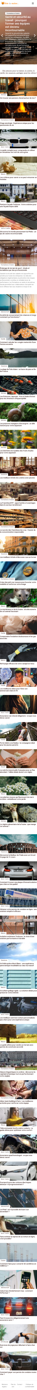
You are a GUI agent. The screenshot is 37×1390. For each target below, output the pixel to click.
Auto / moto (5, 147)
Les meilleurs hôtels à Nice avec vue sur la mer (18, 557)
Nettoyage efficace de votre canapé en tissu (17, 664)
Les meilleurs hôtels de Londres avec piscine (17, 478)
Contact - (19, 1386)
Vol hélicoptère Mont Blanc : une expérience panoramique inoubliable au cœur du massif (17, 965)
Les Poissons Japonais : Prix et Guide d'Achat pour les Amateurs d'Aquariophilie (17, 397)
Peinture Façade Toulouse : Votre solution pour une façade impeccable (18, 205)
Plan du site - (13, 1386)
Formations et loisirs (13, 13)
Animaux (3, 95)
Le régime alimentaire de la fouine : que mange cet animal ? (18, 825)
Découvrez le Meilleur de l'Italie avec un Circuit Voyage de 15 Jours (17, 856)
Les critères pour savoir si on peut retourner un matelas (18, 178)
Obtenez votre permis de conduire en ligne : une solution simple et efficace (18, 910)
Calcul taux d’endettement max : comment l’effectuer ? (16, 1292)
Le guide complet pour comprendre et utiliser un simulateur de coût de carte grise (17, 151)
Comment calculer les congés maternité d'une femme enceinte (18, 343)
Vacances (4, 366)
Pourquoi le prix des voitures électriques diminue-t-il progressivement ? (15, 1183)
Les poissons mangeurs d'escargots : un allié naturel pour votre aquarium (17, 425)
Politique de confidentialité (29, 1386)
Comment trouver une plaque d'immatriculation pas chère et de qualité (18, 883)
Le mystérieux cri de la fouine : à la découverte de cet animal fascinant (18, 610)
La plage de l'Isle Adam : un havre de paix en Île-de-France (18, 370)
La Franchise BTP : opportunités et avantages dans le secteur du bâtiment (17, 504)
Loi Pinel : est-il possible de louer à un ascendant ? (14, 1211)
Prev (2, 35)
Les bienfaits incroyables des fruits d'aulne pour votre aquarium (16, 452)
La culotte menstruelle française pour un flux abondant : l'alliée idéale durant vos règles (17, 771)
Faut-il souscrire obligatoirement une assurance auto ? (14, 1319)
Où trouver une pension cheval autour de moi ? (18, 98)
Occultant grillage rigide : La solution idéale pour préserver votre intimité (18, 992)
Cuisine (3, 1260)
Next (34, 35)
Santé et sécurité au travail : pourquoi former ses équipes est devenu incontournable (18, 23)
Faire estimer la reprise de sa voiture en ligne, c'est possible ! (17, 1238)
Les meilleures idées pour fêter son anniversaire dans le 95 (14, 690)
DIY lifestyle (4, 1342)
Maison (3, 174)
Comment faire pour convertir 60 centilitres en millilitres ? (18, 1265)
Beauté (3, 767)
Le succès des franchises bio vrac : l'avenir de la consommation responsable (17, 531)
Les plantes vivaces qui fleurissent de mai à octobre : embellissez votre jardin (17, 798)
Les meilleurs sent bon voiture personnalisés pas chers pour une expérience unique (17, 1019)
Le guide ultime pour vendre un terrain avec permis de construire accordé (16, 1046)
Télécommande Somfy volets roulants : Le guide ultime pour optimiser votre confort (16, 1129)
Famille (3, 339)
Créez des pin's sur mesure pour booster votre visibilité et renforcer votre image (18, 583)
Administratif (5, 312)
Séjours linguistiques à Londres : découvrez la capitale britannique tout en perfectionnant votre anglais (17, 1074)
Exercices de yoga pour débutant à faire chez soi (17, 1346)
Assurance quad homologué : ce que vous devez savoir (16, 1156)
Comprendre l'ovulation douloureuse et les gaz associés (18, 637)
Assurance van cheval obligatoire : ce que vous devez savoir (18, 717)
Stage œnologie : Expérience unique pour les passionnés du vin (17, 124)
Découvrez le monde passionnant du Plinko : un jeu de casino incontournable (18, 233)
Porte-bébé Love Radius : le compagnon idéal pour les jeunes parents (17, 744)
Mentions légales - (5, 1386)
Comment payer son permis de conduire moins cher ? (18, 1373)
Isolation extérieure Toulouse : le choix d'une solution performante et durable (17, 937)
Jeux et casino (5, 228)
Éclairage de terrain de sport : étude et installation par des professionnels (15, 269)
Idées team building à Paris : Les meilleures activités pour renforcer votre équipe (16, 1102)
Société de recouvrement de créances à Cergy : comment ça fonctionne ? (18, 316)
